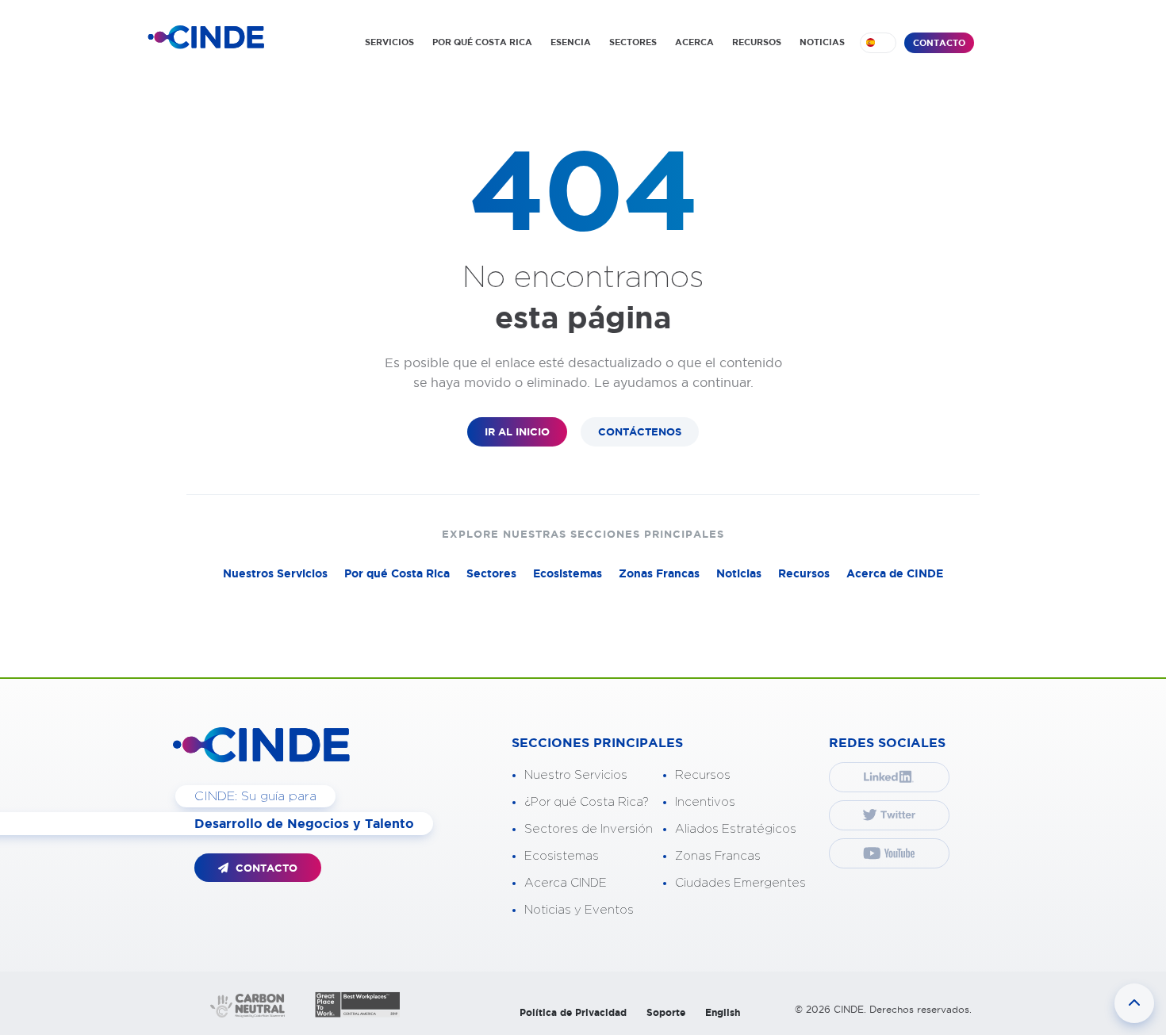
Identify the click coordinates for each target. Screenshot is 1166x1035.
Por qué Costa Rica (397, 573)
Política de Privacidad (573, 1012)
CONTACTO (939, 43)
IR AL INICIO (517, 432)
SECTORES (633, 42)
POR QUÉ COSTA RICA (482, 42)
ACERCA (694, 42)
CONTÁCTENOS (639, 432)
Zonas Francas (659, 573)
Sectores (491, 573)
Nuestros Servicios (275, 573)
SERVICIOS (389, 42)
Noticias (738, 573)
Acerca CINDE (565, 883)
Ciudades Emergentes (740, 883)
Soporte (665, 1012)
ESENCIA (570, 42)
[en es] (878, 43)
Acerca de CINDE (894, 573)
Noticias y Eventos (579, 910)
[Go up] (1134, 1003)
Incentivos (705, 802)
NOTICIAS (822, 42)
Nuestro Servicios (575, 775)
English (722, 1012)
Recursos (804, 573)
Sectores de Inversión (588, 829)
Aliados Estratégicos (735, 829)
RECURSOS (756, 42)
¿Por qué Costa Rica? (586, 802)
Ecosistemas (567, 573)
